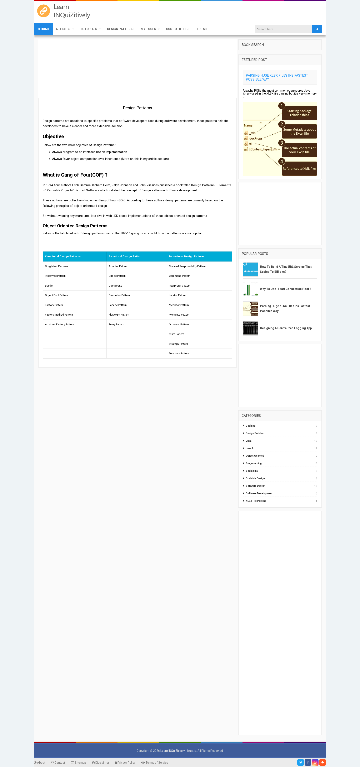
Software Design (255, 485)
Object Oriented (255, 455)
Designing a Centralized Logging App (286, 328)
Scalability (252, 470)
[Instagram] (315, 762)
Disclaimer (102, 762)
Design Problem (255, 433)
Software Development (259, 493)
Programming (254, 463)
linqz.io (191, 750)
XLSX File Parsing (256, 500)
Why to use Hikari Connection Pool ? (285, 289)
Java (248, 440)
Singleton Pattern (56, 266)
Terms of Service (156, 762)
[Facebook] (308, 762)
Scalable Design (255, 478)
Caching (250, 425)
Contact (59, 762)
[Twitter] (300, 762)
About (40, 762)
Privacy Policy (126, 762)
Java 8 (250, 448)
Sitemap (80, 762)
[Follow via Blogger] (322, 762)
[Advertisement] (137, 68)
